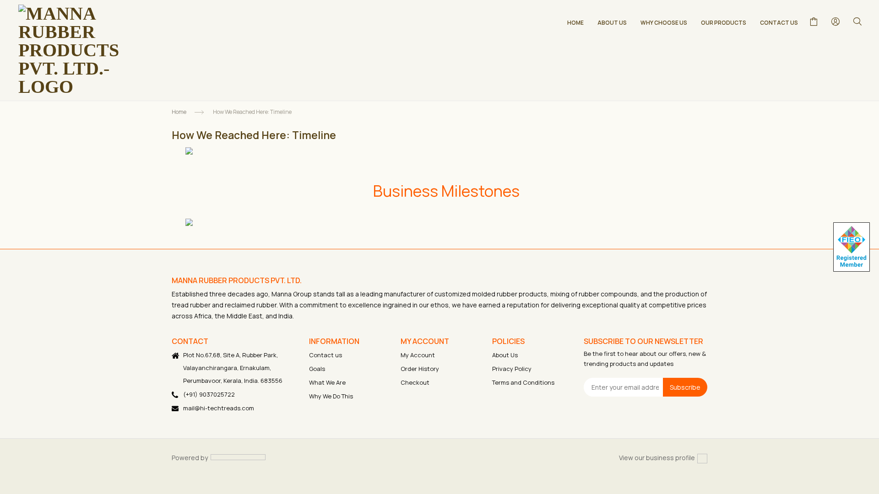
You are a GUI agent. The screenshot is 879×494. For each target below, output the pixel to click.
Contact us (325, 355)
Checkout (415, 382)
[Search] (857, 21)
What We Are (327, 382)
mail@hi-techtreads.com (218, 408)
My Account (418, 355)
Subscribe (685, 387)
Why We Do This (331, 396)
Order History (420, 369)
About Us (612, 23)
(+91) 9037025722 (209, 394)
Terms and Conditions (523, 382)
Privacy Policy (512, 369)
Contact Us (779, 23)
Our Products (723, 23)
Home (575, 23)
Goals (317, 369)
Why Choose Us (663, 23)
